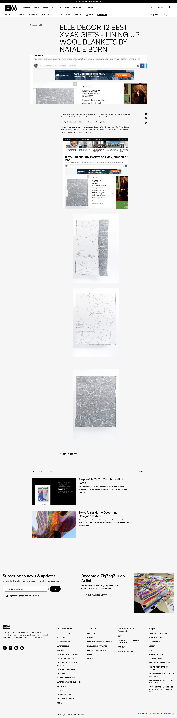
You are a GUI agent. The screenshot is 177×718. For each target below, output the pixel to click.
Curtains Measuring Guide (160, 663)
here (118, 117)
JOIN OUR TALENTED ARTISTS (95, 595)
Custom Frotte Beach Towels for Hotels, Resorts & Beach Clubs (161, 689)
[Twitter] (11, 649)
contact (90, 8)
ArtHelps (122, 647)
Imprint (152, 646)
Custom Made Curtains (66, 659)
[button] (170, 6)
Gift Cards (61, 703)
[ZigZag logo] (11, 8)
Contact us (92, 659)
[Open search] (151, 7)
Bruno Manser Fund (126, 651)
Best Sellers (62, 638)
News (89, 654)
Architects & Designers (97, 650)
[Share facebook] (146, 114)
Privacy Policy (154, 642)
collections (26, 8)
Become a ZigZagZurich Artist (99, 642)
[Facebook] (5, 649)
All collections (63, 633)
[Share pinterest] (146, 123)
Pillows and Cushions (66, 678)
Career (90, 638)
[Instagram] (16, 649)
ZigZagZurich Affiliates (97, 646)
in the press (64, 8)
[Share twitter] (146, 118)
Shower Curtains (64, 695)
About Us (91, 633)
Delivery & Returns (156, 638)
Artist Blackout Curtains (67, 654)
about (45, 8)
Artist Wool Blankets (66, 669)
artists (36, 8)
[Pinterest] (22, 649)
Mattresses (61, 686)
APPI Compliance (155, 659)
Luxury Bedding (63, 642)
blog (53, 8)
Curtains (60, 650)
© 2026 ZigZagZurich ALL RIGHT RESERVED (70, 715)
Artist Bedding (63, 646)
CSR (119, 636)
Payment (152, 650)
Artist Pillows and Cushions (69, 682)
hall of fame (77, 8)
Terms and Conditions (158, 633)
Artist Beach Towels (65, 699)
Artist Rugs (61, 674)
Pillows (60, 690)
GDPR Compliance (156, 654)
